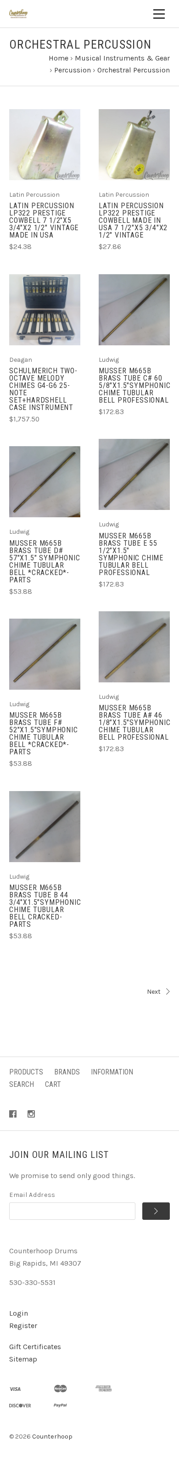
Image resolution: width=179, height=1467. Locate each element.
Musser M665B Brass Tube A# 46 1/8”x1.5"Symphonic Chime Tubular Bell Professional (134, 722)
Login (18, 1313)
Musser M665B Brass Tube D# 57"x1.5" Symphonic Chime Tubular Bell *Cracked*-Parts (44, 561)
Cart (53, 1084)
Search (21, 1084)
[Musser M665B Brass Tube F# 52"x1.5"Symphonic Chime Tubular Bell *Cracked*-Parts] (44, 654)
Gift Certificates (35, 1346)
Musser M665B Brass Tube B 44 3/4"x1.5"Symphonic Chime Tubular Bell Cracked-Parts (45, 906)
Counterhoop (52, 1436)
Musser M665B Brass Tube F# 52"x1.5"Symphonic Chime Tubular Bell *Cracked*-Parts (43, 733)
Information (112, 1072)
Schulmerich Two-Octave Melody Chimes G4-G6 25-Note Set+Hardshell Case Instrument (43, 389)
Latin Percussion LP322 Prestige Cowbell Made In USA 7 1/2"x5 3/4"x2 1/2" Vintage (133, 220)
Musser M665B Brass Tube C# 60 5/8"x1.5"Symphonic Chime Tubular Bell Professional (134, 385)
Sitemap (23, 1359)
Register (23, 1325)
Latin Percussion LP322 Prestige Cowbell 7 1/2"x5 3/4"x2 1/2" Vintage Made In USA (43, 220)
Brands (67, 1072)
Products (26, 1072)
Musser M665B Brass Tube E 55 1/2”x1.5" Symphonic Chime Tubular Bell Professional (131, 554)
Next (154, 992)
